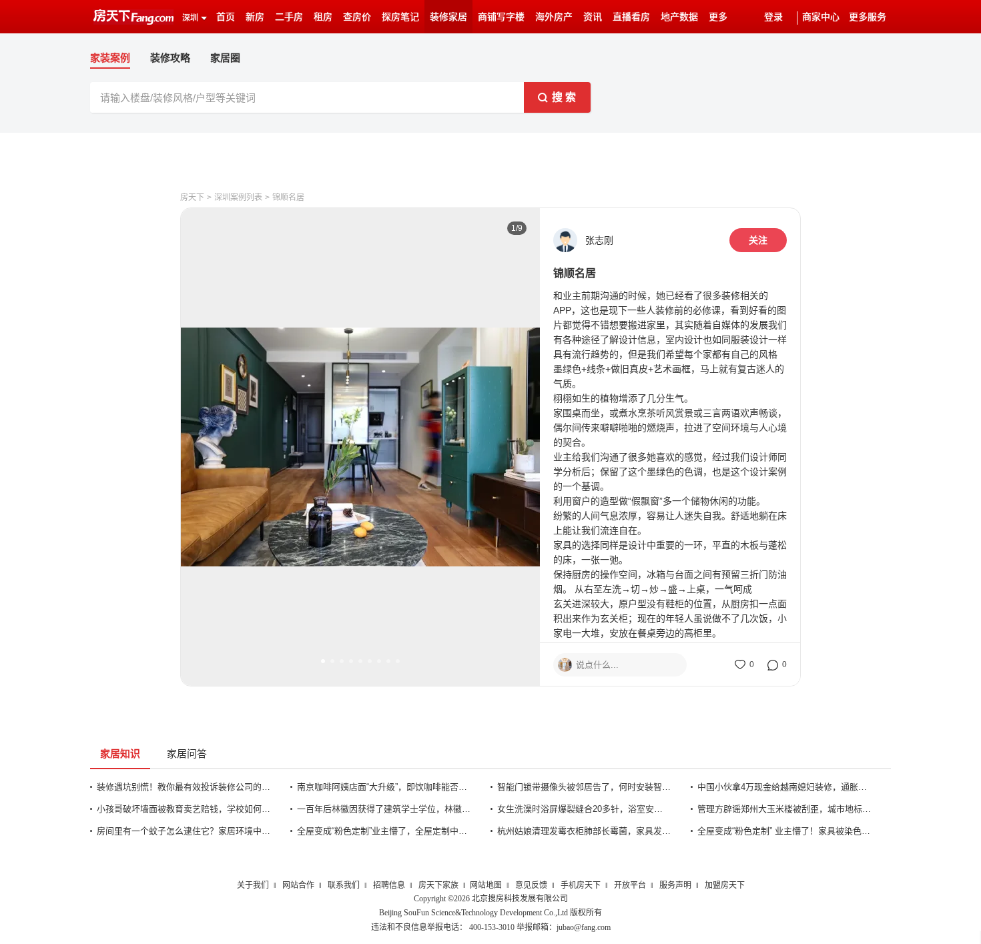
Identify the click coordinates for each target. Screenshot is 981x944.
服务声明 (675, 885)
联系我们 (344, 885)
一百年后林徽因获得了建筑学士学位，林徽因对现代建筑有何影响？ (383, 809)
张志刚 (599, 240)
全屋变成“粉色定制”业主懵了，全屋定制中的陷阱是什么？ (383, 831)
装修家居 (448, 17)
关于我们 (253, 885)
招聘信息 (389, 885)
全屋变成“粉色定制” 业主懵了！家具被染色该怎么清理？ (784, 831)
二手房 (289, 17)
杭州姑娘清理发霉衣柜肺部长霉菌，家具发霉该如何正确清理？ (584, 831)
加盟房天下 (725, 885)
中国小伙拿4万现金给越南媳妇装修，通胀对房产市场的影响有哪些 (784, 787)
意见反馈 (531, 885)
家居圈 (225, 57)
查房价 (357, 17)
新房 (255, 17)
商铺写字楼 (501, 17)
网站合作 (298, 885)
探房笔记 (400, 17)
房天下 (192, 197)
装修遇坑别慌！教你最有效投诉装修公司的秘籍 (183, 787)
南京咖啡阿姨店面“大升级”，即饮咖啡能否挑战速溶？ (383, 787)
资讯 (592, 17)
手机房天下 (581, 885)
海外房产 (554, 17)
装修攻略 (170, 57)
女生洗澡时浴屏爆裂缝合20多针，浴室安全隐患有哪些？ (584, 809)
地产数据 (679, 17)
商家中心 (821, 17)
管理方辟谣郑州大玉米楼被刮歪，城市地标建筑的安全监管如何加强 (784, 809)
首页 (225, 17)
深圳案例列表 (238, 197)
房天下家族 (438, 885)
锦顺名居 (288, 197)
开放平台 (630, 885)
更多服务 (867, 17)
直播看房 (631, 17)
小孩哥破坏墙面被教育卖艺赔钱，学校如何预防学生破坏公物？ (183, 809)
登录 (773, 17)
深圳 (190, 18)
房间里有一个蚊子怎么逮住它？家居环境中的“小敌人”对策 (183, 831)
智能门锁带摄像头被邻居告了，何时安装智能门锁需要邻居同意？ (584, 787)
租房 (323, 17)
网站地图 (486, 885)
